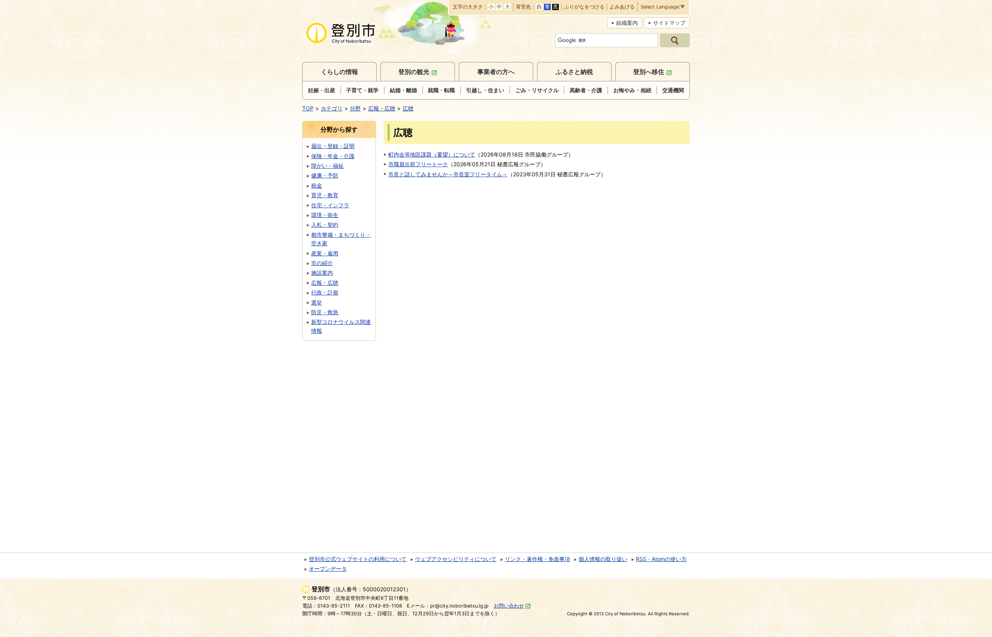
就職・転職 (441, 90)
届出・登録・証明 (333, 146)
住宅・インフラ (330, 205)
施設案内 (322, 272)
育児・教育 (324, 195)
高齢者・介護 (586, 90)
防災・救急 (324, 312)
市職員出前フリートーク (418, 164)
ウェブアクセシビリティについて (455, 559)
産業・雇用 (324, 253)
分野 (355, 108)
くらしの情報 (339, 72)
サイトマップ (669, 22)
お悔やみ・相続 (632, 90)
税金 (316, 185)
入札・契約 (324, 224)
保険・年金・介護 (333, 156)
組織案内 (627, 22)
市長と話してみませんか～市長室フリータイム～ (448, 174)
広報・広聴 (381, 108)
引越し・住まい (485, 90)
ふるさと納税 (574, 72)
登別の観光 (413, 72)
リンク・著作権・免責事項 (537, 559)
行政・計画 (324, 292)
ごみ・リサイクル (537, 90)
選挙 (316, 302)
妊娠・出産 (321, 90)
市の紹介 (322, 263)
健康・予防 (324, 175)
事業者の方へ (496, 72)
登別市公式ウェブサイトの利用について (357, 559)
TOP (307, 108)
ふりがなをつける (584, 7)
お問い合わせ (509, 606)
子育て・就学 (362, 90)
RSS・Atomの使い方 (661, 559)
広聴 (408, 108)
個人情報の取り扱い (603, 559)
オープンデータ (328, 568)
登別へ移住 (648, 72)
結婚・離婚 (403, 90)
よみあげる (622, 7)
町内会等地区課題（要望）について (431, 154)
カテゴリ (332, 108)
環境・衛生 (324, 215)
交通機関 (673, 90)
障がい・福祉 (327, 165)
